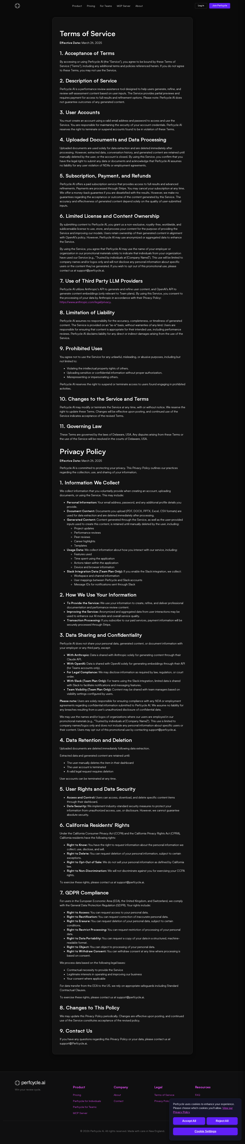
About (139, 5)
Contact (118, 1100)
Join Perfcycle (219, 5)
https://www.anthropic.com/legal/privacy (85, 302)
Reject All (222, 1120)
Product (77, 5)
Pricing (91, 5)
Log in (201, 5)
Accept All (189, 1120)
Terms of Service (164, 1094)
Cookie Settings (205, 1131)
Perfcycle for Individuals (87, 1100)
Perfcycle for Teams (84, 1106)
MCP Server (123, 5)
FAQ (197, 1094)
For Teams (106, 5)
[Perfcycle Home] (17, 5)
